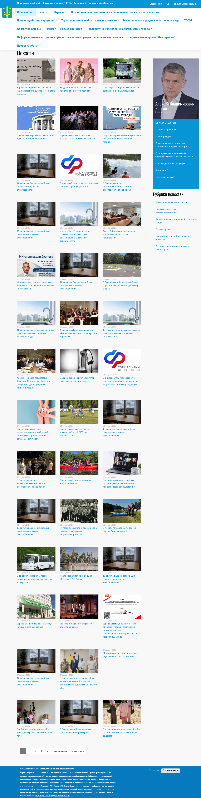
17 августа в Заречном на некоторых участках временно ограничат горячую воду (121, 333)
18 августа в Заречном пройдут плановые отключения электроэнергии (76, 285)
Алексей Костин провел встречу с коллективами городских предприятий (120, 234)
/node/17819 (176, 88)
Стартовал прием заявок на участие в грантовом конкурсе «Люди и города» (122, 138)
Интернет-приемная (165, 129)
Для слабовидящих (186, 3)
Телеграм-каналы (165, 176)
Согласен (154, 770)
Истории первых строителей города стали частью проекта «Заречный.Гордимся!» (78, 531)
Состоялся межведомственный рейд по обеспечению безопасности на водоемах (121, 732)
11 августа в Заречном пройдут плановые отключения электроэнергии (119, 579)
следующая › (60, 751)
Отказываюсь (170, 770)
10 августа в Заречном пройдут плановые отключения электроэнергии (33, 681)
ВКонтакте (161, 170)
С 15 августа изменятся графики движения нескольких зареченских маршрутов (34, 579)
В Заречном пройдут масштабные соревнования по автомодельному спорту (120, 285)
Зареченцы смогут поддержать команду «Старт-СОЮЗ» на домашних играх (76, 432)
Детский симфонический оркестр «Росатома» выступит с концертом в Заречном (78, 333)
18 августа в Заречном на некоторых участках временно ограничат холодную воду (35, 333)
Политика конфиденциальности (52, 795)
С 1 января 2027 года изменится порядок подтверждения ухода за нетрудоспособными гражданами (120, 381)
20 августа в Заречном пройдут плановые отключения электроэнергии (33, 186)
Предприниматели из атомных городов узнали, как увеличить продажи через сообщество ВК (119, 483)
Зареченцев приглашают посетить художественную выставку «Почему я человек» (36, 91)
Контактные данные (165, 122)
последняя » (78, 751)
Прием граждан (163, 136)
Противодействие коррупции (170, 163)
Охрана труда (163, 229)
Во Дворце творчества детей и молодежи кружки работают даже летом (34, 732)
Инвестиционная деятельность (171, 202)
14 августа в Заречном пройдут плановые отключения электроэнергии (119, 432)
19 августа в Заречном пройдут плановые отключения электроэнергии (33, 234)
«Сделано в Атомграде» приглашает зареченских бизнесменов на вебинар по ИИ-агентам (36, 285)
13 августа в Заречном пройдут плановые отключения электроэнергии (33, 531)
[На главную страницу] (7, 12)
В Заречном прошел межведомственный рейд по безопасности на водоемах (117, 186)
